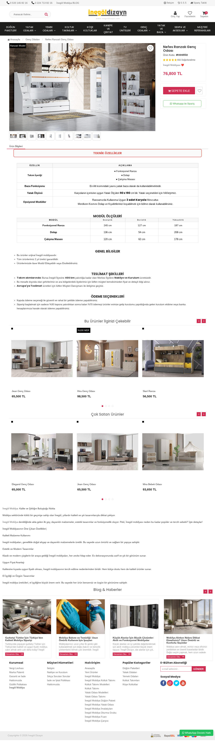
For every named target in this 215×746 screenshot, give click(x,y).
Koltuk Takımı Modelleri (97, 684)
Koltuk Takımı (92, 688)
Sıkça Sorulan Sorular (58, 676)
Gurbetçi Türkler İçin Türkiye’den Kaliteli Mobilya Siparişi (24, 639)
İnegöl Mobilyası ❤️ (173, 65)
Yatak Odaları (28, 28)
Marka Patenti (16, 672)
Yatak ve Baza (161, 29)
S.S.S (183, 3)
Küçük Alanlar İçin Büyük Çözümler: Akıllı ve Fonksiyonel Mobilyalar (133, 639)
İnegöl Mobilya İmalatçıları (99, 708)
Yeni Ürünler (91, 672)
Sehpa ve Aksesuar (179, 28)
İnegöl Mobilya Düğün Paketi (100, 700)
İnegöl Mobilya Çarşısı (97, 720)
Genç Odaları (142, 28)
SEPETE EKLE (180, 90)
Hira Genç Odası (86, 391)
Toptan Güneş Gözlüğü (12, 744)
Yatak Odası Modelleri (96, 692)
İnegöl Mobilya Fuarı (96, 716)
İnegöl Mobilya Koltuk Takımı (100, 680)
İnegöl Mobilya (10, 508)
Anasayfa (15, 39)
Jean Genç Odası (21, 391)
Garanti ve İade (17, 676)
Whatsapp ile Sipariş (184, 103)
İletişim (170, 3)
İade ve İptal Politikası (58, 680)
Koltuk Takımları (68, 28)
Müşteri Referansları (202, 28)
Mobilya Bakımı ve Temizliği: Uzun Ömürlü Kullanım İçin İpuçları (78, 639)
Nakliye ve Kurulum (57, 672)
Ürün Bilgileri (16, 146)
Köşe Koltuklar (90, 28)
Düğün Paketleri (10, 28)
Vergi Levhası (16, 668)
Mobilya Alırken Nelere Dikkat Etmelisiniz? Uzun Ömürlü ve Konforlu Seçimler (183, 640)
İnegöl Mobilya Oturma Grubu (100, 712)
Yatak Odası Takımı (95, 696)
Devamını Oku (12, 654)
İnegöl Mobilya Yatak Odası (99, 704)
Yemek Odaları (48, 28)
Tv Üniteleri (125, 28)
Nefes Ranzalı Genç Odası (59, 39)
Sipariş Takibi (200, 3)
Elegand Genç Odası (23, 484)
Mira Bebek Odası (152, 484)
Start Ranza (149, 391)
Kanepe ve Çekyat (108, 29)
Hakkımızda (15, 680)
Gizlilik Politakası (18, 684)
